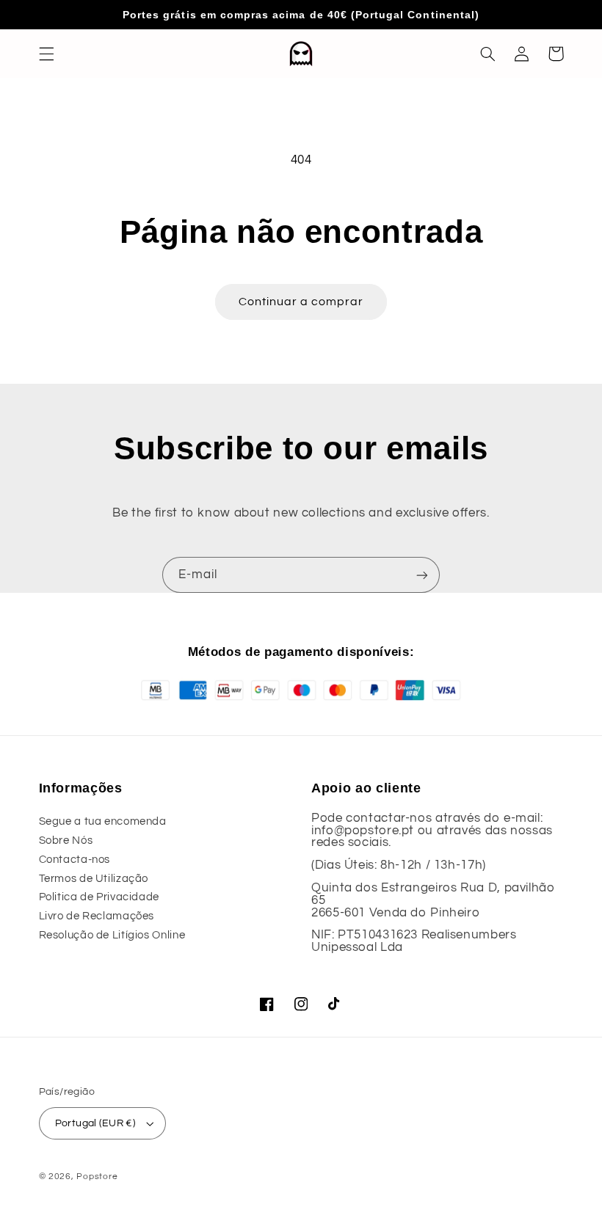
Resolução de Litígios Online (112, 935)
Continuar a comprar (301, 301)
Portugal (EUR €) (95, 1123)
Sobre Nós (66, 840)
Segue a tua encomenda (103, 821)
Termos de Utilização (94, 878)
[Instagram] (301, 1004)
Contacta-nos (75, 859)
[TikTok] (335, 1004)
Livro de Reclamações (97, 916)
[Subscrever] (422, 575)
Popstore (96, 1177)
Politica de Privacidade (99, 896)
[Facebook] (267, 1004)
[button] (46, 53)
